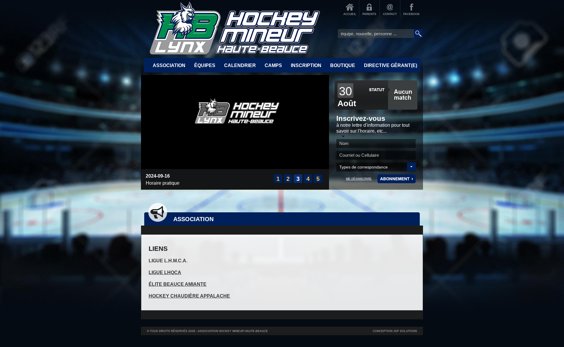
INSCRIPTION (306, 65)
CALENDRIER (240, 65)
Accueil (235, 28)
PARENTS (369, 14)
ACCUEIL (349, 14)
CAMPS (273, 65)
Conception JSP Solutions (395, 331)
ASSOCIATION (169, 65)
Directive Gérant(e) (390, 65)
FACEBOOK (411, 14)
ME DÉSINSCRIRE (359, 178)
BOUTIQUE (342, 65)
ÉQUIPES (204, 65)
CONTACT (390, 14)
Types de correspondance (363, 167)
